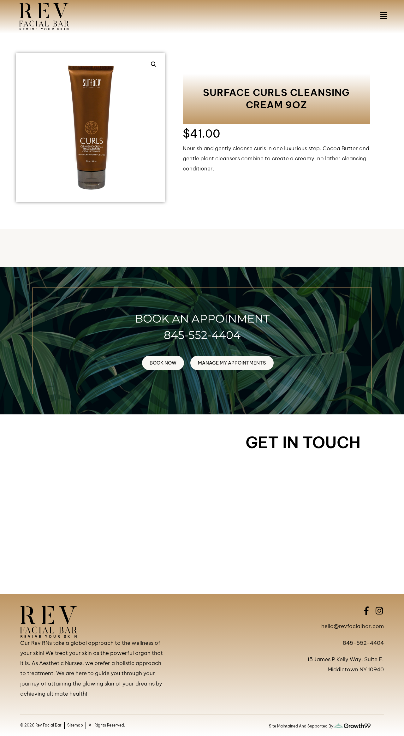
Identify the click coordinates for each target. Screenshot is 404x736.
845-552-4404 (202, 335)
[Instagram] (379, 610)
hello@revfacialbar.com (352, 626)
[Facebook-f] (366, 610)
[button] (153, 64)
